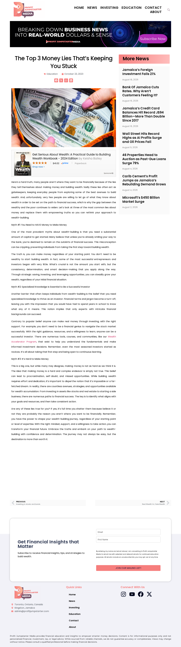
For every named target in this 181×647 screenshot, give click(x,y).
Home (79, 8)
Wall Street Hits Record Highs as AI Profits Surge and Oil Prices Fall (142, 138)
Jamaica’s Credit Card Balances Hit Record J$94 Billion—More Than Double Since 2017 (143, 114)
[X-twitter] (149, 594)
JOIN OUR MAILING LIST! (128, 568)
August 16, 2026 (130, 101)
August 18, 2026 (130, 79)
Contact (153, 8)
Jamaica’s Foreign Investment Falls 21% (139, 72)
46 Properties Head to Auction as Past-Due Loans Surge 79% (144, 159)
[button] (56, 80)
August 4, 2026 (130, 169)
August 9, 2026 (130, 147)
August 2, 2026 (130, 207)
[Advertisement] (63, 466)
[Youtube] (132, 594)
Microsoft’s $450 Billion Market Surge (141, 199)
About (156, 12)
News (92, 8)
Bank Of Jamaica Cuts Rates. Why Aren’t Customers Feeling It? (140, 91)
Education (131, 8)
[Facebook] (141, 594)
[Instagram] (123, 594)
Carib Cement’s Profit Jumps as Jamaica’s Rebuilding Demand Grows (144, 180)
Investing (109, 8)
